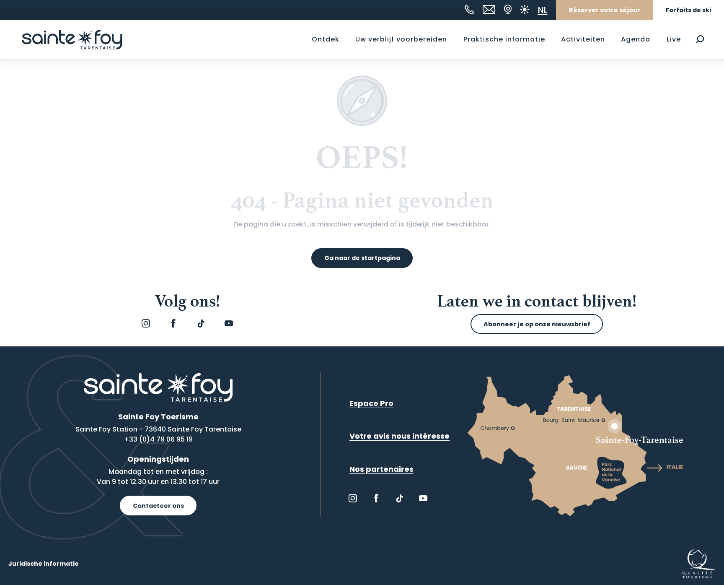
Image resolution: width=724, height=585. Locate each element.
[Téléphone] (469, 9)
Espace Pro (371, 403)
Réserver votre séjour (604, 10)
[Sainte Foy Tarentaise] (72, 39)
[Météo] (525, 9)
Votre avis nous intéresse (399, 436)
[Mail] (489, 9)
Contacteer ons (158, 506)
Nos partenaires (381, 469)
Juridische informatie (43, 563)
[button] (700, 39)
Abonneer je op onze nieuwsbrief (537, 324)
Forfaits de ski (688, 10)
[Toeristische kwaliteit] (699, 563)
